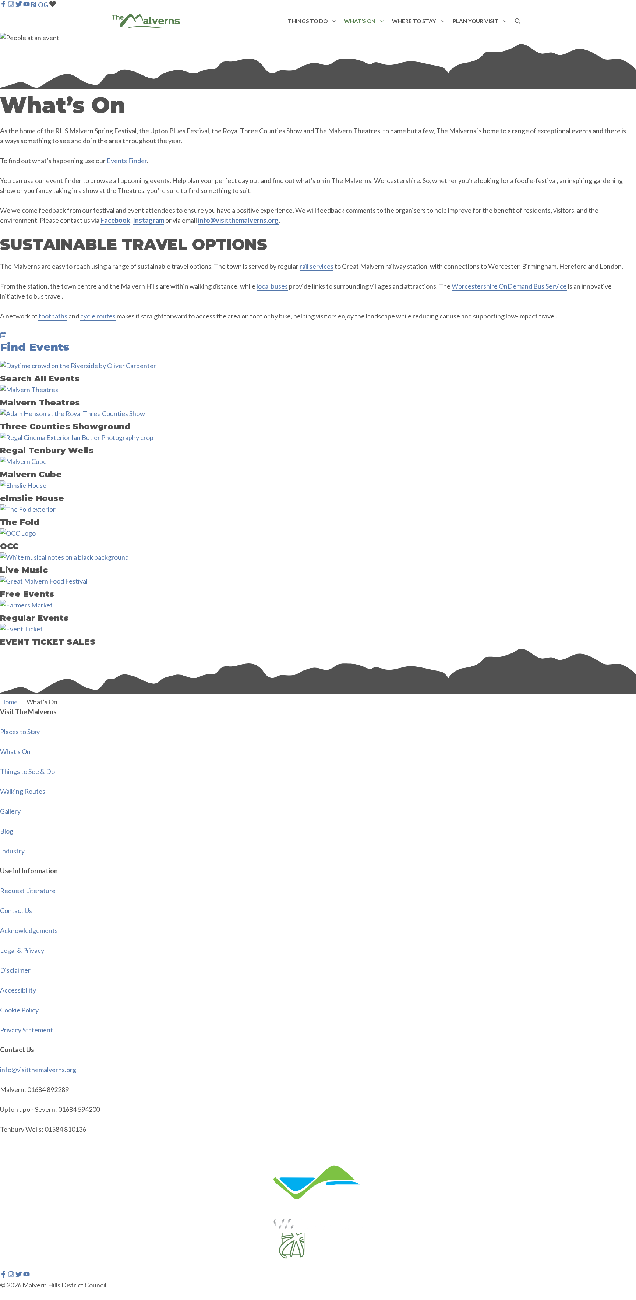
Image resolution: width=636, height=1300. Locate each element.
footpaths (52, 316)
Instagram (148, 220)
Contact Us (16, 910)
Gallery (10, 811)
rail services (316, 266)
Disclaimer (15, 970)
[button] (334, 21)
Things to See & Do (27, 771)
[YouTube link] (26, 1275)
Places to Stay (20, 731)
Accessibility (18, 990)
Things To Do (308, 21)
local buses (272, 286)
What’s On (359, 21)
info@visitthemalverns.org (238, 220)
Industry (12, 851)
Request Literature (28, 891)
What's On (15, 751)
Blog (6, 831)
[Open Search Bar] (517, 21)
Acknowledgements (29, 930)
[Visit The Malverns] (146, 21)
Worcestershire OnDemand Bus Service (509, 286)
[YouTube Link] (26, 5)
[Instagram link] (11, 1275)
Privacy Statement (26, 1030)
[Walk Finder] (3, 336)
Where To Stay (414, 21)
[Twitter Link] (18, 5)
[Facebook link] (3, 1275)
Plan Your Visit (475, 21)
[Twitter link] (18, 1275)
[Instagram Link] (11, 5)
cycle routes (98, 316)
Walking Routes (22, 791)
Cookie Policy (19, 1010)
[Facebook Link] (3, 5)
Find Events (34, 347)
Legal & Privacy (22, 950)
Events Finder (127, 160)
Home (9, 702)
